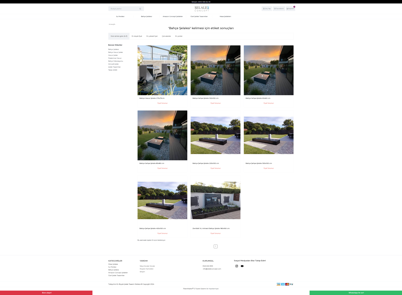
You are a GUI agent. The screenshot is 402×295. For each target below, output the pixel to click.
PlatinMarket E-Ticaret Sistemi (194, 289)
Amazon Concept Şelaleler (118, 273)
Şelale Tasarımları (114, 67)
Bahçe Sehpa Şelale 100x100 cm (205, 98)
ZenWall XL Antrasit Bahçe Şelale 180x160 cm (211, 228)
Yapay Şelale (112, 70)
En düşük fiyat (137, 36)
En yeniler (178, 36)
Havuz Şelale (113, 55)
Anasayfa (112, 24)
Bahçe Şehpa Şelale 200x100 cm (206, 163)
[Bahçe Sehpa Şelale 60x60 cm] (269, 70)
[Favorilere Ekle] (184, 49)
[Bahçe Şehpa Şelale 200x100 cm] (215, 135)
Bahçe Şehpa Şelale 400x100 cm (152, 228)
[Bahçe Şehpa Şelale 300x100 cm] (269, 135)
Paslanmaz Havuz (114, 58)
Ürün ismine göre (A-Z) (119, 36)
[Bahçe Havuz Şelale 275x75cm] (162, 70)
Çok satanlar (166, 36)
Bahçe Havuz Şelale (115, 52)
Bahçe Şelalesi (113, 49)
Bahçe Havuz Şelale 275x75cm (151, 98)
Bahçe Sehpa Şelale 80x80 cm (151, 163)
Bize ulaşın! (47, 293)
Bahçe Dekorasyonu (115, 61)
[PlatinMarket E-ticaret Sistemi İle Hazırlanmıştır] (269, 284)
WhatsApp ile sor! (356, 293)
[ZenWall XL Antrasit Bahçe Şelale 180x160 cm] (215, 200)
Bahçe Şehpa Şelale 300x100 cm (259, 163)
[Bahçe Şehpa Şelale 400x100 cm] (162, 200)
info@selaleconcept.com (212, 269)
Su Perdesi (112, 267)
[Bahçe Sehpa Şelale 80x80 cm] (162, 135)
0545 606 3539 (208, 266)
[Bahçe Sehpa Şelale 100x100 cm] (215, 70)
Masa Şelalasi (113, 264)
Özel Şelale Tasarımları (116, 275)
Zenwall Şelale (113, 64)
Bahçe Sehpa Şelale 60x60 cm (258, 98)
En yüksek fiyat (152, 36)
